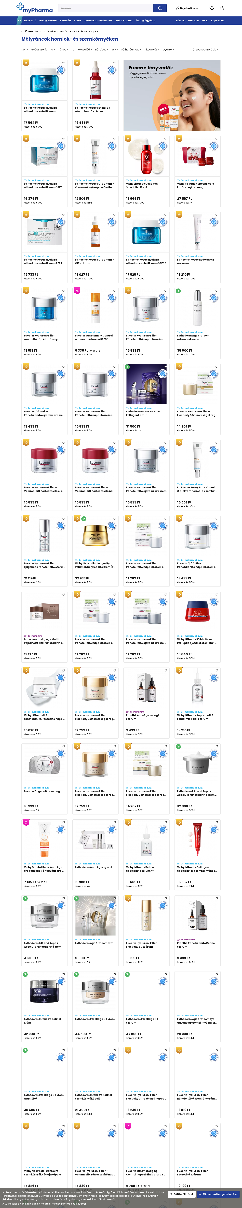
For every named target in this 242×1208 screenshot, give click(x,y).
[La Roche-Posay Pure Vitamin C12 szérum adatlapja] (95, 247)
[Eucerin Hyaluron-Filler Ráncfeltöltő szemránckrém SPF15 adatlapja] (198, 1082)
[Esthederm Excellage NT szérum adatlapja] (146, 1006)
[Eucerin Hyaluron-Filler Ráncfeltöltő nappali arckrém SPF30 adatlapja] (146, 323)
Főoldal (39, 31)
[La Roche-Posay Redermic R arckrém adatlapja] (198, 247)
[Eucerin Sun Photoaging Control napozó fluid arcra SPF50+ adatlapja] (146, 1158)
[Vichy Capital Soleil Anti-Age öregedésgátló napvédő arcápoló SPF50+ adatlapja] (44, 854)
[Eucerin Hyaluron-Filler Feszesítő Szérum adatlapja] (198, 1158)
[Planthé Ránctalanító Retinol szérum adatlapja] (198, 930)
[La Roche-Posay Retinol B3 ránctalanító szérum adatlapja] (95, 95)
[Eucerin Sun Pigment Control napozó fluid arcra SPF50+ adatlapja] (95, 323)
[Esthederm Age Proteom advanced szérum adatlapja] (198, 323)
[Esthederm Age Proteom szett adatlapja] (95, 930)
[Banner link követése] (172, 95)
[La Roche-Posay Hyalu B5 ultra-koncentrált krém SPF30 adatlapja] (146, 247)
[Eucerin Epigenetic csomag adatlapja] (44, 778)
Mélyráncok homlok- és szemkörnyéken (79, 31)
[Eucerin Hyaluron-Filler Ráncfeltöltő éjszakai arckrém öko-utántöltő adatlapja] (146, 627)
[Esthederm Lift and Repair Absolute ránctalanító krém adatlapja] (44, 930)
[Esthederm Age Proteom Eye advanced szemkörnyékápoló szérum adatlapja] (198, 1006)
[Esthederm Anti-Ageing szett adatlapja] (95, 854)
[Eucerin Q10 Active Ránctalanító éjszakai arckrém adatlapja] (44, 399)
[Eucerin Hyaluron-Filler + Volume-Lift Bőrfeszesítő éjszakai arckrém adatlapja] (44, 475)
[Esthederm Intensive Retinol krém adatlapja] (44, 1006)
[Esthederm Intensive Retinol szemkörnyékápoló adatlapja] (95, 1082)
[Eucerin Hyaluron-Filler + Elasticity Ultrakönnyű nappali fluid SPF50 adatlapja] (146, 1082)
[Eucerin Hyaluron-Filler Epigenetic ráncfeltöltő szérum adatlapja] (44, 551)
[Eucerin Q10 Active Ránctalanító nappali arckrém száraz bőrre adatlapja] (198, 551)
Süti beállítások (184, 1194)
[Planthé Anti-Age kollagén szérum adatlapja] (146, 703)
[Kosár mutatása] (222, 8)
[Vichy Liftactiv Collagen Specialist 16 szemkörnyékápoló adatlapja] (198, 854)
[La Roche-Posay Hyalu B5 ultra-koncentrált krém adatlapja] (44, 95)
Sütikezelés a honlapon (18, 1203)
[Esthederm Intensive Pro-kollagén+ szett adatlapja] (146, 399)
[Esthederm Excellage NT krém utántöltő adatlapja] (44, 1082)
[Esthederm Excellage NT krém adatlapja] (95, 1006)
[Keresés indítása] (160, 8)
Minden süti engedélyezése (220, 1194)
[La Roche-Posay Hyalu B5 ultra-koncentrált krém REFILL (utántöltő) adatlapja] (44, 247)
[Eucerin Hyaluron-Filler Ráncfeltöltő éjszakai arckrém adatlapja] (146, 475)
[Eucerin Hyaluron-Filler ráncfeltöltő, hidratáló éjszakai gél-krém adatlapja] (44, 323)
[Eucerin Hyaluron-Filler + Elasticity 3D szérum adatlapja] (146, 930)
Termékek (51, 31)
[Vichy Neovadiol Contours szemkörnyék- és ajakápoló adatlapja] (44, 1158)
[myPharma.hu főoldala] (34, 7)
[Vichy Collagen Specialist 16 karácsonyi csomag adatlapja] (198, 171)
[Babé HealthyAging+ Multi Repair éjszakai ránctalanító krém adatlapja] (44, 627)
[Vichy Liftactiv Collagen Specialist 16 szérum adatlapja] (146, 171)
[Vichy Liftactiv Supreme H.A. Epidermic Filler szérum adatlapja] (198, 703)
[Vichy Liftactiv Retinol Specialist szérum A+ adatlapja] (146, 854)
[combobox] (24, 49)
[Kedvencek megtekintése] (213, 8)
